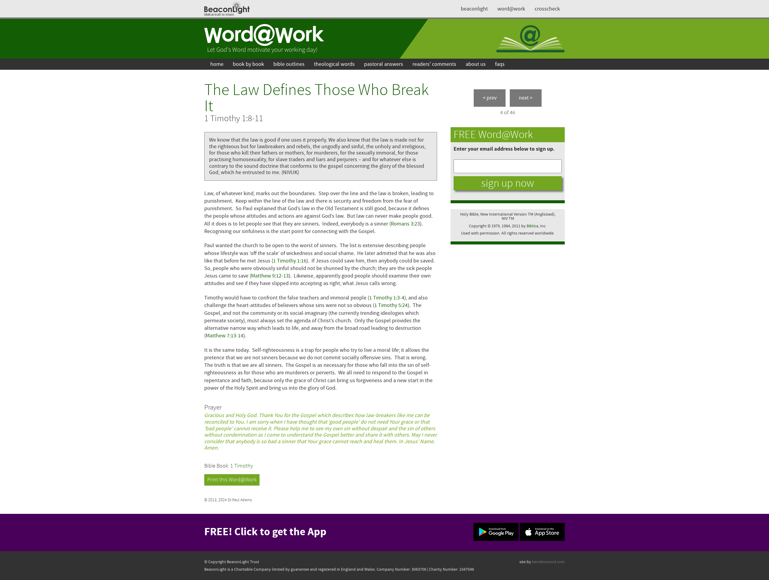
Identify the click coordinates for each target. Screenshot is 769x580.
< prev (490, 97)
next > (526, 97)
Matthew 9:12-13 (270, 275)
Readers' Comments (434, 64)
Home (216, 64)
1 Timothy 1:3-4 (386, 297)
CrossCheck (547, 8)
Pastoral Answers (383, 64)
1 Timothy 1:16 (289, 260)
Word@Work (511, 8)
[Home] (264, 39)
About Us (476, 64)
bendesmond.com (548, 562)
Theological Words (334, 64)
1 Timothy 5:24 (391, 305)
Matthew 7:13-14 (224, 335)
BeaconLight (474, 8)
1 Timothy (241, 465)
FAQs (500, 64)
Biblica (532, 226)
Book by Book (248, 64)
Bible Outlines (289, 64)
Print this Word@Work (232, 479)
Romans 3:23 (405, 223)
